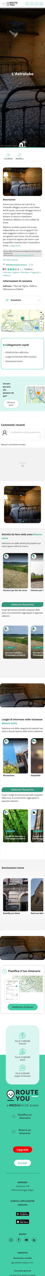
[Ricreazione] (15, 755)
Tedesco (6, 275)
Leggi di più (15, 245)
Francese (7, 272)
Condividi (8, 158)
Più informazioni (10, 259)
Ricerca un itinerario (25, 1131)
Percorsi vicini (11, 403)
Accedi (22, 1163)
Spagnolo (35, 272)
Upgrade (22, 1150)
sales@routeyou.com (23, 1262)
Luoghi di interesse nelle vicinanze (20, 356)
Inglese (16, 272)
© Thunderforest (20, 331)
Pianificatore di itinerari (22, 1007)
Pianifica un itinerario (25, 1116)
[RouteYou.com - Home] (12, 4)
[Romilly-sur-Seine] (15, 894)
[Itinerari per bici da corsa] (15, 570)
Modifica (19, 158)
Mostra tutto (9, 723)
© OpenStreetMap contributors (34, 331)
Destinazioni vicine (13, 361)
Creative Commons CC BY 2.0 (24, 255)
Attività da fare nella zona (16, 352)
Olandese (25, 272)
